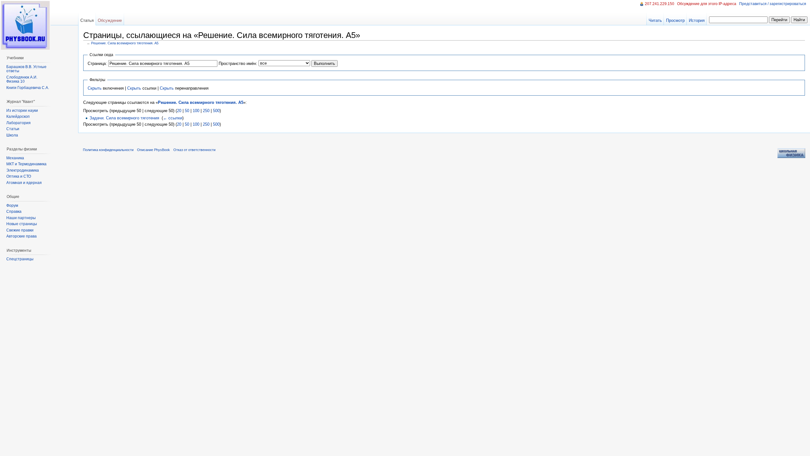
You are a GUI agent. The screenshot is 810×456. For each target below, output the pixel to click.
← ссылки (172, 118)
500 (216, 110)
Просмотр (675, 20)
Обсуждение (110, 20)
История (697, 20)
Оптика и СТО (18, 176)
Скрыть (95, 88)
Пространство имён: (238, 63)
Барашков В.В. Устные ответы (26, 69)
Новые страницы (21, 224)
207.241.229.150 (659, 4)
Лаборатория (18, 123)
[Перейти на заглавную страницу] (25, 25)
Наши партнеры (21, 218)
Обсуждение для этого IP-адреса (706, 4)
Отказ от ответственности (194, 150)
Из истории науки (22, 110)
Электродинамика (22, 170)
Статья (87, 20)
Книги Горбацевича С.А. (27, 88)
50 (187, 110)
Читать (655, 20)
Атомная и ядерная (24, 182)
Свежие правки (20, 230)
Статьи (12, 129)
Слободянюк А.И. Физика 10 (21, 79)
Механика (15, 158)
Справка (14, 211)
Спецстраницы (20, 259)
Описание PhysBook (153, 150)
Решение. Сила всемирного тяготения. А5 (125, 43)
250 (206, 110)
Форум (12, 205)
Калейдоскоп (18, 116)
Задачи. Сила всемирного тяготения (124, 118)
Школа (12, 135)
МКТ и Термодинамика (26, 164)
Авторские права (21, 236)
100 (196, 110)
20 (179, 110)
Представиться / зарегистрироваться (772, 4)
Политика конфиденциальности (108, 150)
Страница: (97, 63)
